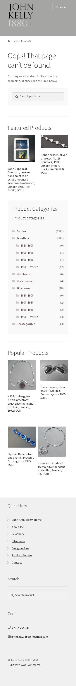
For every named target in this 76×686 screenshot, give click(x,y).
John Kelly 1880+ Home (27, 520)
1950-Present (29, 267)
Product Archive (22, 555)
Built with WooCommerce (24, 665)
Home (15, 41)
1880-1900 (27, 245)
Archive (21, 231)
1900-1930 (27, 252)
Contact (17, 562)
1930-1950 (27, 259)
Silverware (23, 288)
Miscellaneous (25, 281)
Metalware (23, 274)
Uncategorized (26, 324)
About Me (18, 527)
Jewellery (23, 238)
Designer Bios (20, 548)
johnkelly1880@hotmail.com (29, 636)
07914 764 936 (20, 628)
